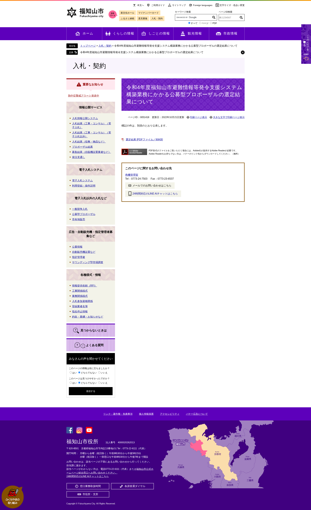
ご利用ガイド (158, 5)
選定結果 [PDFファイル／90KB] (144, 139)
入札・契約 (157, 18)
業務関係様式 (80, 296)
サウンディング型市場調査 (87, 262)
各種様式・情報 (91, 274)
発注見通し (78, 157)
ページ (205, 23)
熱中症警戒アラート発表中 (83, 95)
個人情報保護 (146, 414)
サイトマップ (179, 5)
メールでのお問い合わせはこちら (151, 185)
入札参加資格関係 (82, 301)
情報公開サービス (90, 107)
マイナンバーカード (148, 12)
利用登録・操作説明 (83, 185)
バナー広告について (197, 414)
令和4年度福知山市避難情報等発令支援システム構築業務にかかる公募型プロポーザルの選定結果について (141, 52)
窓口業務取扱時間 (90, 486)
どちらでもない (89, 372)
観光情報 (195, 33)
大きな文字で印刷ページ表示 (229, 117)
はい (74, 372)
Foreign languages (202, 5)
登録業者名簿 (80, 306)
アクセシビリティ (169, 414)
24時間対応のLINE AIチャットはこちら (155, 193)
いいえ (104, 372)
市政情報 (230, 33)
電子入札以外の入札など (91, 198)
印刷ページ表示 (198, 117)
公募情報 (77, 246)
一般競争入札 (80, 209)
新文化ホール (127, 12)
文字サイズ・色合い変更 (232, 5)
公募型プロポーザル (83, 214)
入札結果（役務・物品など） (89, 141)
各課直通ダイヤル (135, 486)
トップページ (88, 45)
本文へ (140, 5)
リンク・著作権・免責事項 (117, 414)
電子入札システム (90, 169)
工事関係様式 (80, 290)
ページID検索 (225, 12)
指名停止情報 (80, 311)
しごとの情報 (159, 33)
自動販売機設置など (83, 252)
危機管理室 (131, 174)
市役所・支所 (90, 494)
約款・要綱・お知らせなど (87, 316)
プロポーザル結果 (82, 146)
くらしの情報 (123, 33)
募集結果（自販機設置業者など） (91, 152)
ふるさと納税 (127, 18)
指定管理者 (78, 257)
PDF (215, 23)
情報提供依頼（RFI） (84, 285)
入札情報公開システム (85, 118)
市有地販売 (78, 219)
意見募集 (142, 18)
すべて (194, 23)
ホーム (88, 33)
